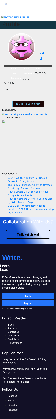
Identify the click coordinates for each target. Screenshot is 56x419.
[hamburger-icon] (50, 7)
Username (40, 72)
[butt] (21, 47)
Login (28, 296)
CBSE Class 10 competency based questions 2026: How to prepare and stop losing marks (31, 209)
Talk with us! (28, 234)
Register (28, 303)
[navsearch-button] (42, 7)
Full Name (9, 82)
